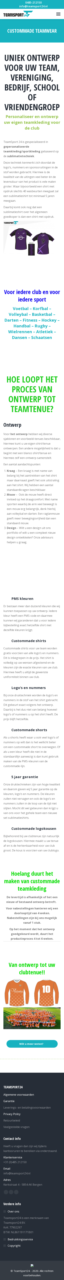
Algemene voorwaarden (18, 1094)
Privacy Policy (11, 1114)
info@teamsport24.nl (33, 6)
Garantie (9, 1101)
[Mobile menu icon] (58, 14)
